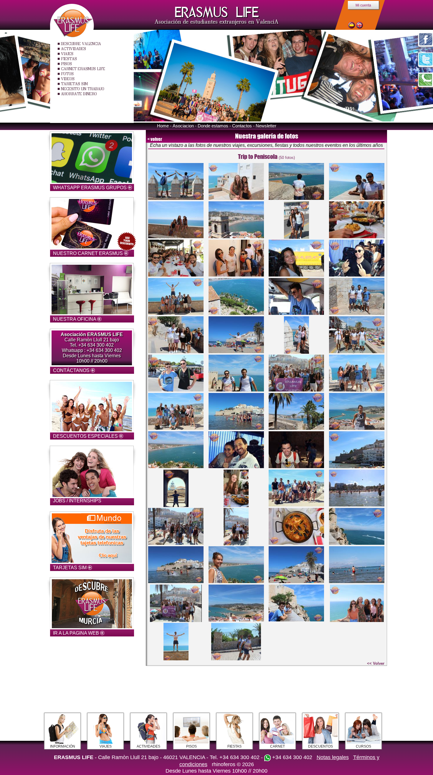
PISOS (66, 63)
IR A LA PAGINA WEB (76, 633)
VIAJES (67, 53)
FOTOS (67, 73)
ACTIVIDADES (73, 48)
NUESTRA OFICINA (75, 319)
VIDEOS (68, 78)
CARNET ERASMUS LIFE (83, 68)
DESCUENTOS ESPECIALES (86, 436)
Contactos (242, 125)
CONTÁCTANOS (72, 370)
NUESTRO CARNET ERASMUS (88, 253)
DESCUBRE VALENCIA (81, 43)
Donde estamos (213, 125)
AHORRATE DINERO (79, 93)
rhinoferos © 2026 (233, 764)
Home (163, 125)
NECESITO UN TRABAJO (82, 88)
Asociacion (183, 125)
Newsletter (266, 125)
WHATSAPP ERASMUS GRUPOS (90, 187)
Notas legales (333, 757)
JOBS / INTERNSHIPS (77, 500)
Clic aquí (108, 555)
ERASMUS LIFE (217, 12)
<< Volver (375, 663)
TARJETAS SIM (74, 83)
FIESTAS (69, 58)
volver (156, 139)
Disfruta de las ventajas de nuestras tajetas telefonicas (102, 537)
